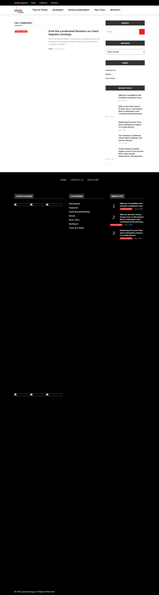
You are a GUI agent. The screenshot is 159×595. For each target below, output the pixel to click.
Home (33, 3)
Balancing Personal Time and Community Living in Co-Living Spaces (130, 124)
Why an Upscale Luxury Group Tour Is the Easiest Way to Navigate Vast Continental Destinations (130, 110)
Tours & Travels (40, 10)
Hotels (72, 216)
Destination (58, 10)
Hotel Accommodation (78, 10)
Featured (73, 207)
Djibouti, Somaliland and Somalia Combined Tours (130, 96)
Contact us (43, 3)
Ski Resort (115, 10)
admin (51, 49)
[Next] (112, 164)
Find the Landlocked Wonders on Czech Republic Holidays (74, 32)
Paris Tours (99, 10)
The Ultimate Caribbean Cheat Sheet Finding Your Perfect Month (130, 138)
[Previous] (107, 164)
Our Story (54, 3)
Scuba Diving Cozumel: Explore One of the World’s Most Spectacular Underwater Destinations (131, 152)
